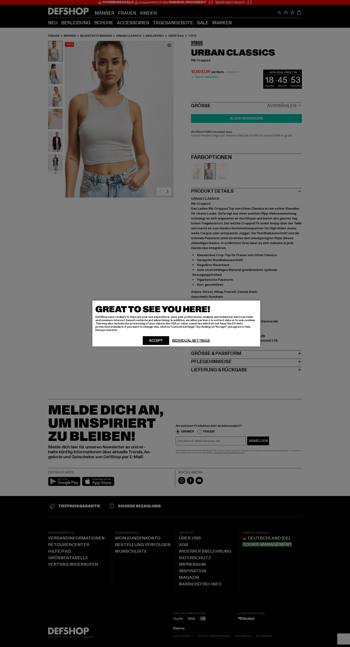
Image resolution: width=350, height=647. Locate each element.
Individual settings (191, 340)
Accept (156, 340)
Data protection (106, 330)
